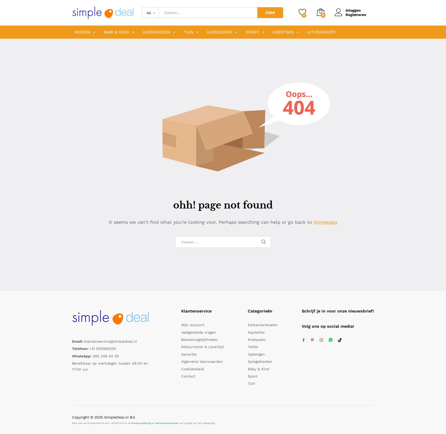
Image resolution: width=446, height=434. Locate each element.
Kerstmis (283, 32)
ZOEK (270, 13)
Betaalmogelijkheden (199, 339)
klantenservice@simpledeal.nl (110, 341)
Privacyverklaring (141, 423)
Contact (188, 376)
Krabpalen (257, 339)
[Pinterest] (312, 340)
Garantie (188, 354)
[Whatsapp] (330, 340)
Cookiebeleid (192, 369)
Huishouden (156, 32)
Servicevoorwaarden (167, 423)
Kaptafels (256, 332)
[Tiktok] (340, 340)
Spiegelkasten (260, 361)
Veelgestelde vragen (198, 332)
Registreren (356, 15)
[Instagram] (321, 340)
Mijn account (192, 325)
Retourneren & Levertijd (202, 347)
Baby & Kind (116, 32)
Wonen (82, 32)
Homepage (325, 222)
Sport (252, 32)
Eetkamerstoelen (263, 325)
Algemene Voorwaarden (202, 361)
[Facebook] (303, 340)
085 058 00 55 (106, 356)
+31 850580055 (103, 349)
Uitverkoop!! (321, 32)
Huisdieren (219, 32)
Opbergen (256, 354)
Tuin (189, 32)
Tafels (253, 347)
